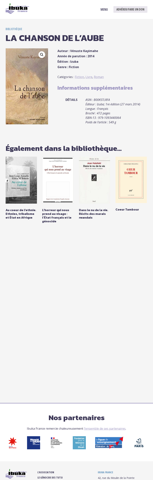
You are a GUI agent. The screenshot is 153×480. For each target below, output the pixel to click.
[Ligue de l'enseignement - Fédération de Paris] (109, 448)
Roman (99, 77)
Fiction (79, 77)
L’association (46, 472)
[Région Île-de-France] (12, 448)
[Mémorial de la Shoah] (33, 448)
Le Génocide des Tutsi (50, 477)
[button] (41, 54)
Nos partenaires (77, 417)
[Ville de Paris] (139, 448)
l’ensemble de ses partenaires (105, 428)
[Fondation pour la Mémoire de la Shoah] (79, 448)
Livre (88, 77)
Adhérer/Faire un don (130, 9)
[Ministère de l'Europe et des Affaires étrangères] (56, 448)
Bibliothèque (14, 29)
